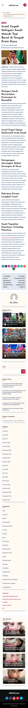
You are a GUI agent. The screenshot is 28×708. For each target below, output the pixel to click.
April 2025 (5, 477)
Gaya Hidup (6, 541)
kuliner (4, 556)
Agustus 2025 (6, 461)
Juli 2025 (5, 465)
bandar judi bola (7, 605)
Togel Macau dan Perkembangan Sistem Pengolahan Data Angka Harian (13, 403)
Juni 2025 (5, 469)
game (4, 537)
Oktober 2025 (6, 458)
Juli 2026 (5, 431)
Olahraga (5, 564)
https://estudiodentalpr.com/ (10, 596)
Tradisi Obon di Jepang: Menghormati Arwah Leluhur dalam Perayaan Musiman (13, 338)
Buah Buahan (6, 522)
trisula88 (5, 602)
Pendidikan (6, 568)
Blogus (22, 703)
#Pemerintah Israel (18, 47)
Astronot (5, 514)
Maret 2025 (6, 480)
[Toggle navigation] (2, 5)
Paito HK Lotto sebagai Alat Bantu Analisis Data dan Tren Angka (12, 398)
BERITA (4, 22)
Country (5, 530)
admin (7, 45)
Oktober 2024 (6, 500)
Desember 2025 (7, 450)
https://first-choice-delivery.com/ (12, 599)
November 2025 (7, 454)
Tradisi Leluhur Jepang (9, 583)
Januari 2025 (6, 488)
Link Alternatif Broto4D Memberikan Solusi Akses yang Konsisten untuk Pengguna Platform (12, 385)
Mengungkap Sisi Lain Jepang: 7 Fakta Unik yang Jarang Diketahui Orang (13, 354)
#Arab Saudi (6, 47)
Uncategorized (7, 587)
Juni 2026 (5, 435)
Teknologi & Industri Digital (10, 579)
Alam (4, 510)
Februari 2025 (6, 484)
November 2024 (7, 496)
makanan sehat (7, 560)
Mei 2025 (5, 473)
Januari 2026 (6, 446)
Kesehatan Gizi (7, 549)
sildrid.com (13, 5)
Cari (4, 366)
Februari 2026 (6, 442)
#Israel (11, 47)
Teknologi (5, 575)
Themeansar (14, 705)
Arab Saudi (7, 73)
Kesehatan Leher (7, 552)
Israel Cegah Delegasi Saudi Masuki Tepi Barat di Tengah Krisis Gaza (12, 34)
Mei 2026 (5, 438)
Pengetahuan (6, 572)
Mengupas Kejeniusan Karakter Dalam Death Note (13, 409)
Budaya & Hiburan (14, 350)
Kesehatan (5, 545)
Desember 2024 (7, 492)
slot (4, 608)
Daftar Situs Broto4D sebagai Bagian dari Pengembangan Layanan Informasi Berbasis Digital (14, 392)
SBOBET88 (5, 593)
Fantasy (5, 533)
